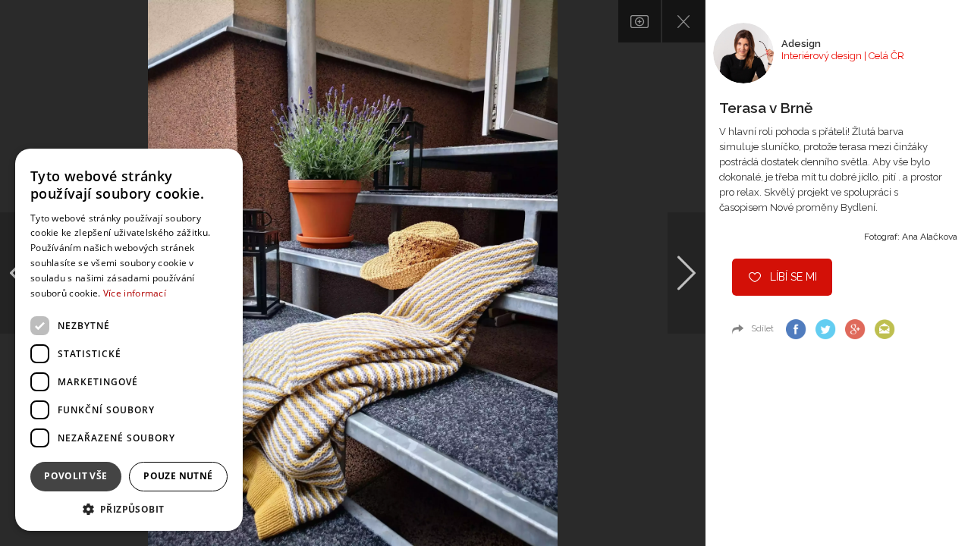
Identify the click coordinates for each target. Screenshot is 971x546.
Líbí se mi (793, 277)
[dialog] (129, 340)
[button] (129, 508)
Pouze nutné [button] (177, 475)
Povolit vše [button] (75, 475)
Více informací (134, 293)
